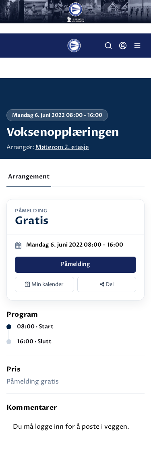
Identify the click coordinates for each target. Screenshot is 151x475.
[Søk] (108, 45)
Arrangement (29, 176)
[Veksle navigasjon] (137, 45)
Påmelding (75, 264)
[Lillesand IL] (75, 11)
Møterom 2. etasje (62, 147)
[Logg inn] (123, 45)
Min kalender (47, 284)
